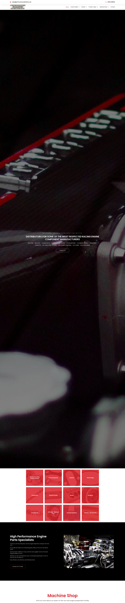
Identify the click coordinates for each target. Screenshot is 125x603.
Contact (113, 7)
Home (67, 7)
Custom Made (74, 7)
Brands (83, 7)
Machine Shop (103, 7)
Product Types (92, 7)
